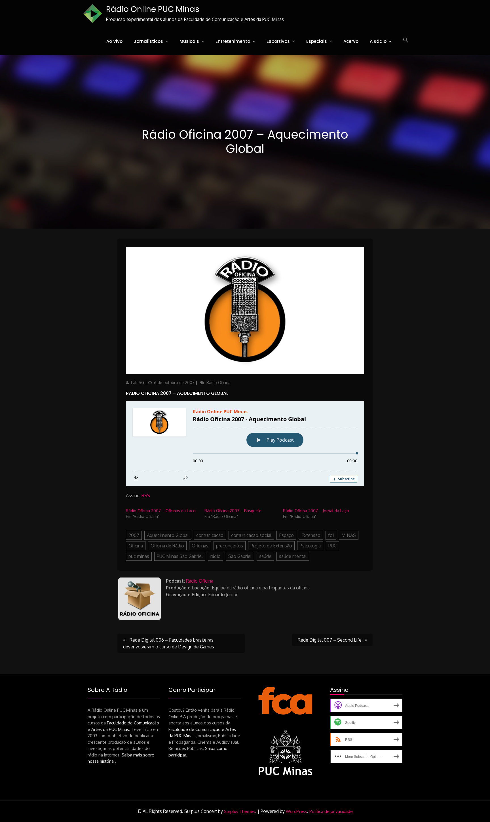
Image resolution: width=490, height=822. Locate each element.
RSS (145, 495)
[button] (406, 40)
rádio (215, 556)
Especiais (316, 41)
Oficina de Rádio (167, 546)
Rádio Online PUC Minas (152, 9)
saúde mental (293, 556)
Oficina (135, 546)
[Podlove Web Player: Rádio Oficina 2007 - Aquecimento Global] (245, 443)
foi (331, 535)
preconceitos (229, 546)
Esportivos (278, 41)
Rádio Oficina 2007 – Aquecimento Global (177, 393)
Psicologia (310, 546)
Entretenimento (233, 41)
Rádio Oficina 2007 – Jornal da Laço (316, 510)
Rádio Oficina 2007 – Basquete (232, 510)
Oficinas (200, 546)
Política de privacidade (331, 811)
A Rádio (378, 41)
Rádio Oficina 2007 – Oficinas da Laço (161, 510)
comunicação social (251, 535)
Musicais (189, 41)
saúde (265, 556)
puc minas (138, 556)
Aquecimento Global (168, 535)
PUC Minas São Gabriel (180, 556)
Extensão (310, 535)
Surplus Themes (239, 811)
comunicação (209, 535)
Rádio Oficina (218, 382)
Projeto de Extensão (271, 546)
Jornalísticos (148, 41)
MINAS (348, 535)
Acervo (350, 41)
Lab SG (137, 382)
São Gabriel (240, 556)
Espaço (286, 535)
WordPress (296, 811)
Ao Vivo (114, 41)
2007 (133, 535)
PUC (332, 546)
